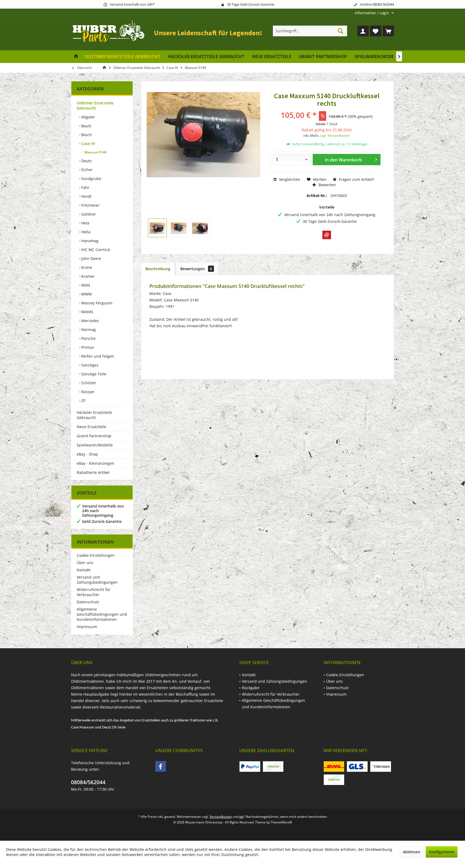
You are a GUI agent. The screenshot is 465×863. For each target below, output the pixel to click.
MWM (86, 294)
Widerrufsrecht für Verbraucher (94, 592)
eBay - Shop (87, 454)
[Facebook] (160, 766)
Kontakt (83, 569)
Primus (87, 347)
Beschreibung (157, 268)
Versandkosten (221, 816)
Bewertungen (196, 268)
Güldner (88, 214)
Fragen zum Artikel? (356, 179)
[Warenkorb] (388, 31)
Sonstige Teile (93, 373)
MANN (86, 311)
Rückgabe (250, 687)
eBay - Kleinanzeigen (95, 463)
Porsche (88, 338)
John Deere (90, 258)
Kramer (87, 276)
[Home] (76, 56)
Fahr (84, 187)
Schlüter (88, 382)
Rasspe (87, 391)
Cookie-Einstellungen (96, 555)
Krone (86, 267)
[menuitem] (372, 12)
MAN (85, 285)
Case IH (87, 143)
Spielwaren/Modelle (95, 445)
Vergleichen (289, 179)
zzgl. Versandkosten (335, 135)
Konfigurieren (441, 851)
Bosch (86, 134)
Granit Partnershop (94, 435)
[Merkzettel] (375, 31)
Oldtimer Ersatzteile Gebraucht (95, 105)
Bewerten (327, 184)
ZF (82, 400)
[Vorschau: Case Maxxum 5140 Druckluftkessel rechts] (157, 228)
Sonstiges (89, 365)
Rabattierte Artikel (93, 472)
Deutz (86, 160)
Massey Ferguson (96, 302)
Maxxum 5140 (95, 152)
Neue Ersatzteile (91, 426)
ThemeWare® (281, 822)
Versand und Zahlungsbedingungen (97, 580)
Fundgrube (90, 178)
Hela (84, 223)
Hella (85, 231)
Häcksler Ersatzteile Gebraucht (94, 415)
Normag (88, 329)
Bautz (85, 125)
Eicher (86, 169)
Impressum (87, 626)
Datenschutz (88, 601)
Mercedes (89, 320)
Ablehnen (411, 851)
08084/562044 (88, 782)
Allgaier (87, 116)
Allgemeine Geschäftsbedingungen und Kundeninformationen (102, 614)
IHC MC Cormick (95, 249)
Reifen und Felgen (97, 356)
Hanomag (89, 240)
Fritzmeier (90, 205)
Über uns (85, 562)
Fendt (85, 196)
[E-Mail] (326, 235)
